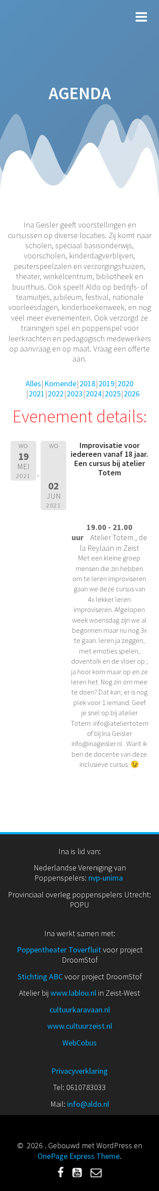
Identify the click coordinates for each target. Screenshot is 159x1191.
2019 (106, 383)
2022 (56, 393)
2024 (94, 393)
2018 (87, 383)
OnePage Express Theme (79, 1156)
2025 (113, 393)
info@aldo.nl (88, 1104)
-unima (112, 878)
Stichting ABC (40, 976)
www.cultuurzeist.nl (79, 1026)
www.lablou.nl (73, 993)
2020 (125, 383)
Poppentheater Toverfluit (60, 950)
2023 (75, 393)
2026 (132, 393)
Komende (60, 383)
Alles (33, 383)
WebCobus (79, 1043)
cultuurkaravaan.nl (79, 1009)
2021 (37, 393)
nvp (94, 878)
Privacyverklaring (79, 1071)
